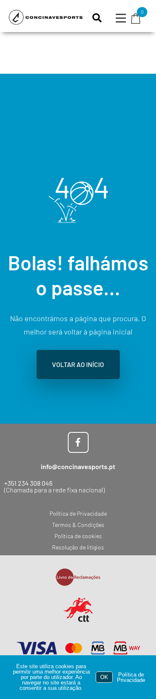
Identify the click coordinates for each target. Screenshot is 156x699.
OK (104, 677)
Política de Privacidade (131, 677)
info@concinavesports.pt (78, 466)
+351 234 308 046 (28, 483)
